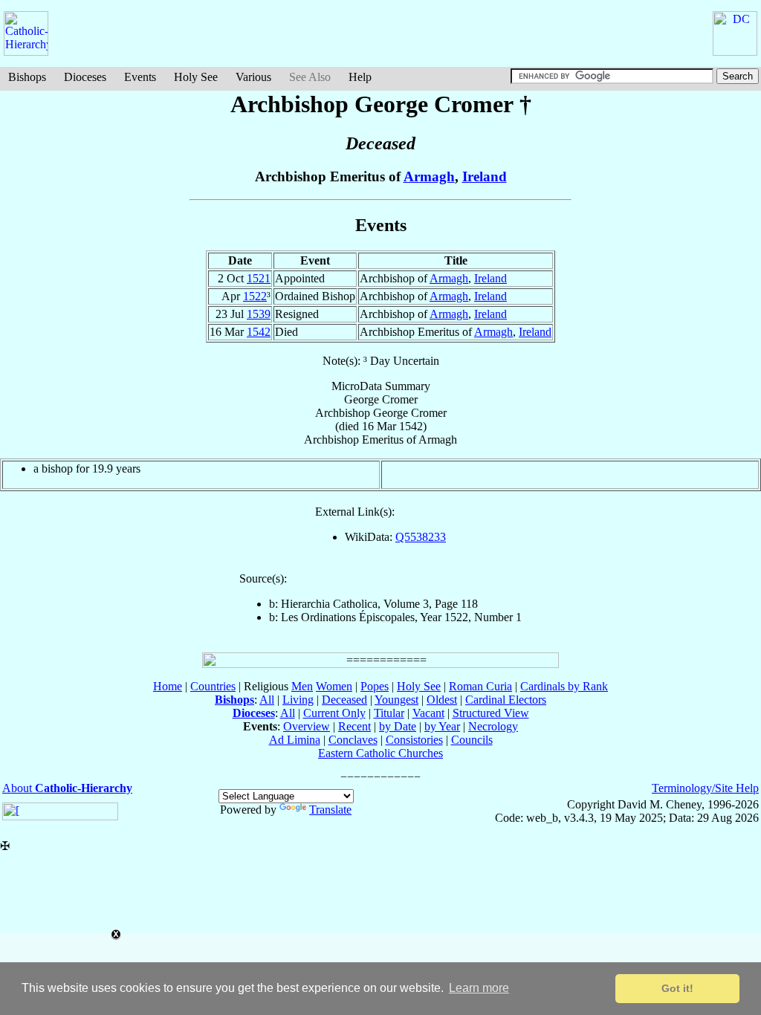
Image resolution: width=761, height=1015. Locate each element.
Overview (306, 726)
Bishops (27, 77)
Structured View (491, 713)
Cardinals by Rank (564, 686)
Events (140, 77)
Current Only (334, 713)
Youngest (396, 699)
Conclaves (353, 739)
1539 (259, 314)
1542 (259, 331)
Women (334, 686)
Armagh (429, 176)
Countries (213, 686)
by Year (442, 726)
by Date (397, 726)
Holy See (196, 77)
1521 (259, 278)
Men (302, 686)
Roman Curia (480, 686)
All (266, 699)
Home (167, 686)
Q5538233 (420, 537)
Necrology (493, 726)
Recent (354, 726)
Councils (472, 739)
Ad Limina (294, 739)
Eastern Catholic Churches (380, 753)
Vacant (428, 713)
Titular (389, 713)
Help (360, 77)
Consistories (414, 739)
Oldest (442, 699)
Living (298, 699)
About (67, 788)
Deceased (344, 699)
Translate (330, 809)
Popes (374, 686)
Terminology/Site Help (705, 788)
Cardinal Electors (505, 699)
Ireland (484, 176)
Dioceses (85, 77)
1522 (255, 296)
